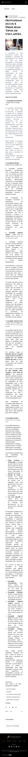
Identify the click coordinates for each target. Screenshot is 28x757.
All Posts (6, 9)
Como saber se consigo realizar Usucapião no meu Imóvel (14, 694)
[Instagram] (9, 746)
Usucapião (8, 691)
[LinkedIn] (16, 746)
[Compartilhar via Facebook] (6, 707)
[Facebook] (14, 746)
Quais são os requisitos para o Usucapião (14, 697)
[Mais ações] (22, 17)
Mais (13, 9)
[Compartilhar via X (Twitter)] (9, 707)
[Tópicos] (11, 746)
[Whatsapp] (19, 746)
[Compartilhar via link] (16, 707)
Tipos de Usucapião (10, 689)
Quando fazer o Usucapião (12, 699)
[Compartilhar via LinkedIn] (12, 707)
